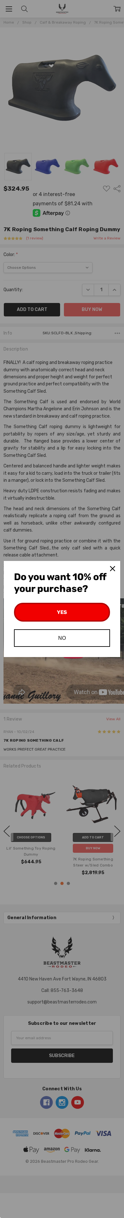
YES (62, 612)
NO (62, 638)
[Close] (112, 568)
